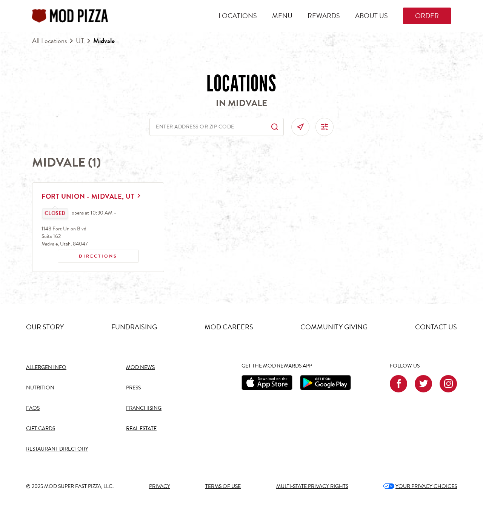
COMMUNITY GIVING (334, 327)
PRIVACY (159, 486)
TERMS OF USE (223, 486)
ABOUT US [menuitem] (371, 16)
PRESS (133, 388)
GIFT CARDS (40, 428)
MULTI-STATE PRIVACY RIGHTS (312, 486)
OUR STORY (45, 327)
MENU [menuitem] (282, 16)
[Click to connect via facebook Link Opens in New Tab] (398, 383)
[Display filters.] (324, 127)
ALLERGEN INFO (46, 367)
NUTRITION (40, 388)
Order (427, 16)
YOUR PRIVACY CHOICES (420, 486)
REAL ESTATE (141, 428)
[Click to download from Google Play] (325, 382)
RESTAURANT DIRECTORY (57, 449)
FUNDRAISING (134, 327)
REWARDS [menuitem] (324, 16)
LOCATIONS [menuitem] (237, 16)
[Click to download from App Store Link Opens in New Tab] (267, 382)
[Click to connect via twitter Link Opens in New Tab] (423, 383)
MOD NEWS (140, 367)
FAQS (33, 408)
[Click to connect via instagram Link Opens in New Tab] (448, 383)
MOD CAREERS (229, 327)
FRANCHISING (144, 408)
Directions (88, 254)
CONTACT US (436, 327)
